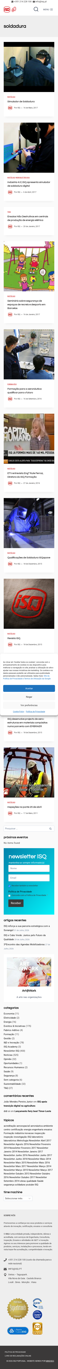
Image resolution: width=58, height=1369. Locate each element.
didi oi (7, 1111)
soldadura (20, 1184)
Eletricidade (10, 1017)
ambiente (48, 1126)
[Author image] (10, 108)
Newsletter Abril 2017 (40, 1140)
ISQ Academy (10, 1046)
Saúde (7, 1071)
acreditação (10, 1126)
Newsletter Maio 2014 (39, 1159)
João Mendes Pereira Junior (18, 1101)
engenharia (37, 1129)
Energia (7, 1022)
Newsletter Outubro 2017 (22, 1177)
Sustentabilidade (12, 1084)
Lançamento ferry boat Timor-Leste (33, 1111)
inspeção (8, 1137)
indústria (19, 1133)
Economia (9, 1013)
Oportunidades (11, 1063)
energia (27, 1129)
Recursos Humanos (14, 1067)
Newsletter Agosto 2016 (16, 1144)
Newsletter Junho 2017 (40, 1155)
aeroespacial (23, 1126)
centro (7, 1129)
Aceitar (29, 688)
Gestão (7, 1038)
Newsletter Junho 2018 (16, 1159)
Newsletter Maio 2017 (15, 1166)
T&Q (9, 212)
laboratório (37, 1137)
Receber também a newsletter (25, 885)
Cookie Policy (18, 712)
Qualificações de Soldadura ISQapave (28, 557)
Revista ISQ (13, 638)
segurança (9, 1184)
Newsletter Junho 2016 (16, 1155)
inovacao (29, 1133)
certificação (17, 1129)
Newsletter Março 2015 (16, 1170)
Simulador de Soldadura (21, 101)
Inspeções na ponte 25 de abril (24, 807)
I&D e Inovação (11, 1042)
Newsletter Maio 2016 (38, 1162)
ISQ (18, 108)
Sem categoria (11, 1079)
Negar (29, 696)
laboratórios (10, 1140)
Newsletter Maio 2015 (15, 1162)
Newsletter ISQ (23, 177)
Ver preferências (29, 705)
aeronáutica (36, 1126)
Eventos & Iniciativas (14, 1026)
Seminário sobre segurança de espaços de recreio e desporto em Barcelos (26, 304)
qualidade (31, 1181)
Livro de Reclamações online (18, 1356)
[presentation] (29, 67)
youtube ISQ (32, 1184)
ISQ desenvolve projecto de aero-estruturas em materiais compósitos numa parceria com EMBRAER (27, 723)
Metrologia (22, 1140)
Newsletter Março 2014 (39, 1166)
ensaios (48, 1129)
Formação (12, 384)
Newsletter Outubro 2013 (16, 1173)
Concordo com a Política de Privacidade (30, 895)
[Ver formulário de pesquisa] (36, 9)
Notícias (11, 97)
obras (23, 1181)
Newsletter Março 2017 (40, 1170)
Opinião (8, 1059)
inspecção (39, 1133)
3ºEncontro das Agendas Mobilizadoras (24, 944)
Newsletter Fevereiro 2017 (22, 1148)
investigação (20, 1137)
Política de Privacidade (35, 712)
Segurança (9, 1075)
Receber (16, 903)
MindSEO (50, 1361)
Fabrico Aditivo (11, 1030)
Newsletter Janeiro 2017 (30, 1151)
